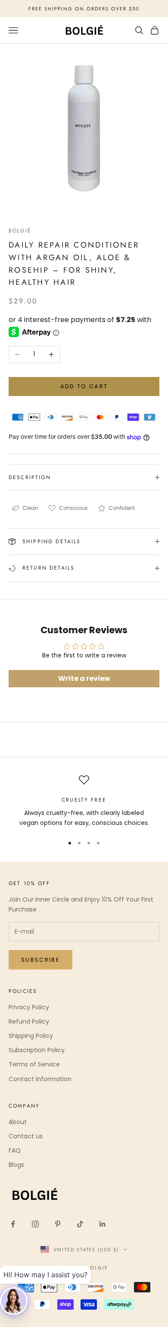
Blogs (16, 1164)
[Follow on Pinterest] (57, 1224)
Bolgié (20, 231)
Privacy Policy (29, 1007)
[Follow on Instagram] (35, 1224)
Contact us (26, 1136)
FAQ (15, 1150)
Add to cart (84, 386)
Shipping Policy (31, 1035)
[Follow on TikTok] (80, 1224)
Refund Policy (29, 1021)
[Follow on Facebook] (13, 1224)
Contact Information (40, 1079)
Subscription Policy (37, 1050)
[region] (84, 801)
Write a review (84, 678)
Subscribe (40, 960)
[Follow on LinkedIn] (102, 1224)
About (18, 1122)
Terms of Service (34, 1064)
